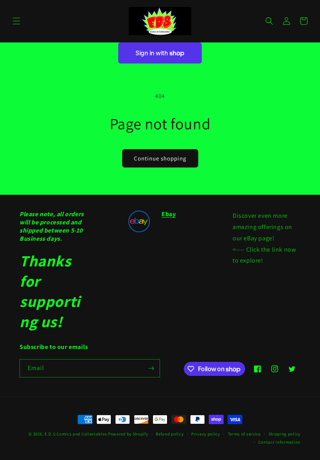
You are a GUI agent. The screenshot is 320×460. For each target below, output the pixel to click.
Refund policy (169, 434)
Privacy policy (205, 434)
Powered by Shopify (128, 434)
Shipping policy (284, 434)
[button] (16, 21)
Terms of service (244, 434)
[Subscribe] (151, 368)
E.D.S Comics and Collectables (75, 434)
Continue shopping (160, 158)
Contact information (279, 442)
